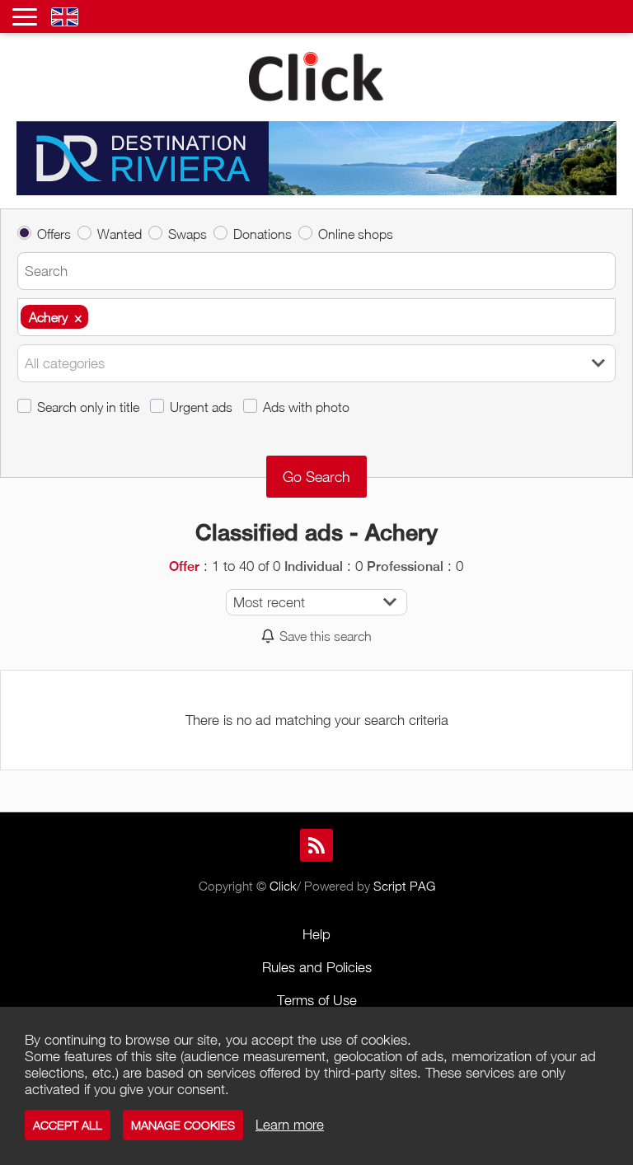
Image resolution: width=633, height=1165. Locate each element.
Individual (313, 566)
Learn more (290, 1124)
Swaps (187, 233)
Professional (405, 566)
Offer (184, 566)
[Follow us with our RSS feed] (316, 845)
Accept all (67, 1125)
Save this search (325, 635)
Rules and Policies (317, 967)
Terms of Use (317, 1000)
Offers (54, 233)
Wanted (119, 233)
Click (283, 885)
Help (316, 934)
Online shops (355, 233)
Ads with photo (306, 406)
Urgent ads (201, 406)
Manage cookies (183, 1125)
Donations (262, 233)
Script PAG (404, 885)
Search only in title (88, 406)
